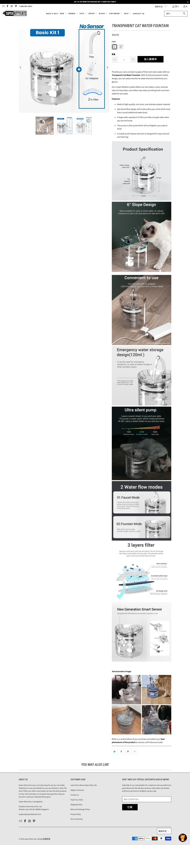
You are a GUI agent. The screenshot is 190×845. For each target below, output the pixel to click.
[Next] (107, 67)
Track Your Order (76, 800)
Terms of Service (76, 819)
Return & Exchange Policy (80, 809)
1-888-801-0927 (25, 6)
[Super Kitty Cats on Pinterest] (16, 6)
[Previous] (21, 67)
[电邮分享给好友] (135, 752)
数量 (113, 54)
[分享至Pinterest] (128, 752)
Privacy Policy (75, 814)
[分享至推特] (114, 752)
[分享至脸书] (121, 752)
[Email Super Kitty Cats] (3, 6)
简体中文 (159, 7)
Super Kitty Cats (30, 839)
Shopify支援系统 (43, 839)
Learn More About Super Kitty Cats (83, 785)
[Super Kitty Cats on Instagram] (11, 6)
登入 (177, 6)
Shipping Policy (76, 804)
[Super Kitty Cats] (14, 13)
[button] (63, 13)
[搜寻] (184, 14)
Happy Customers (77, 790)
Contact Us (74, 795)
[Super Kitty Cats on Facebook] (7, 6)
